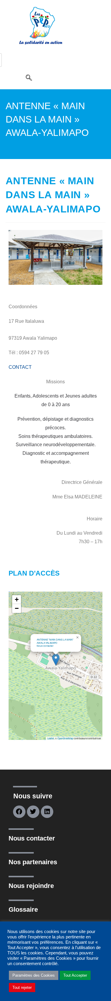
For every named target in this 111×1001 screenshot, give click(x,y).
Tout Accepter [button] (75, 975)
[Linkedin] (47, 811)
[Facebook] (19, 811)
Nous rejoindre (31, 885)
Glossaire (23, 909)
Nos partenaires (33, 862)
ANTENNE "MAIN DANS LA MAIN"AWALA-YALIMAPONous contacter (55, 642)
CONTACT (20, 367)
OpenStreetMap (65, 738)
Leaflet (50, 738)
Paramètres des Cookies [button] (33, 975)
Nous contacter (32, 838)
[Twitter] (33, 811)
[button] (29, 78)
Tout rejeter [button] (22, 987)
